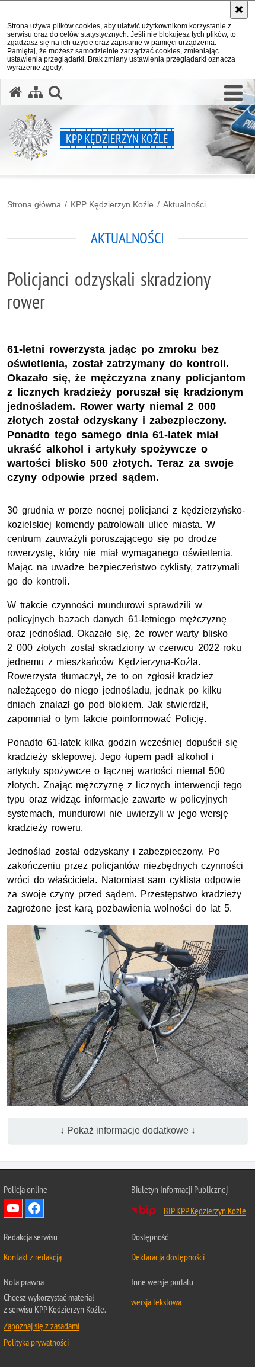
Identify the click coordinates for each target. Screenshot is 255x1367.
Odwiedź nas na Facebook (34, 1208)
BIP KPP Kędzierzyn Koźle (205, 1211)
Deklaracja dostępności (168, 1257)
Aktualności (184, 204)
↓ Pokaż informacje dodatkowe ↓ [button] (128, 1130)
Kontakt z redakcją (33, 1257)
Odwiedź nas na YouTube (13, 1208)
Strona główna (34, 204)
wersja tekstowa (156, 1302)
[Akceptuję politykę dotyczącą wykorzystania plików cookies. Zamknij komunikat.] (239, 9)
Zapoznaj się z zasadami (41, 1325)
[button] (233, 93)
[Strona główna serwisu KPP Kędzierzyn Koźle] (16, 92)
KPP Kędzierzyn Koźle (112, 204)
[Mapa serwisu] (35, 92)
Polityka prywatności (36, 1342)
